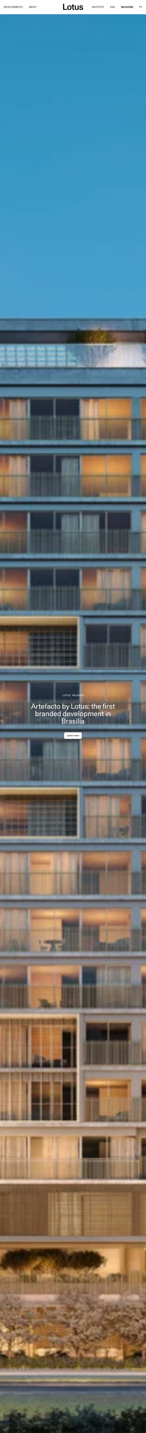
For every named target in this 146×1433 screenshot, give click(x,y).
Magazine (127, 7)
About (33, 7)
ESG (112, 7)
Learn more (73, 735)
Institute (98, 7)
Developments (13, 7)
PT (140, 7)
